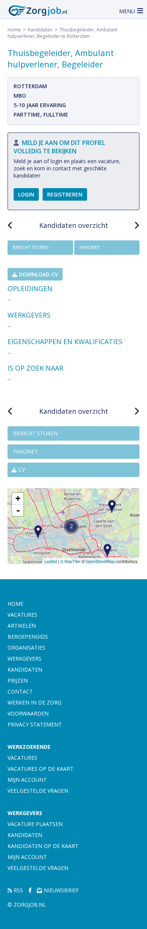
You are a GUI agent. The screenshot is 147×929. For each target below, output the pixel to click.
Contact (20, 691)
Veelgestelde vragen (38, 790)
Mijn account (27, 779)
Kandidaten (40, 29)
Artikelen (22, 625)
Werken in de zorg (34, 702)
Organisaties (26, 647)
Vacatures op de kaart (41, 768)
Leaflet (50, 561)
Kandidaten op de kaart (43, 846)
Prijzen (18, 680)
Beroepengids (28, 636)
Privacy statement (35, 724)
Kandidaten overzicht (73, 225)
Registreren (65, 194)
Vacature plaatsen (35, 824)
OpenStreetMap (100, 561)
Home (14, 29)
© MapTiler (70, 561)
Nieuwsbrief (60, 890)
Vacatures (22, 614)
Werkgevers (24, 658)
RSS (17, 890)
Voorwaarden (28, 713)
